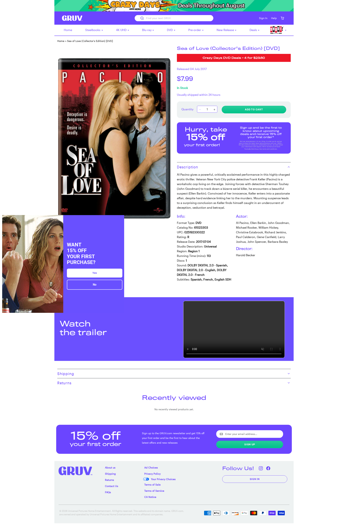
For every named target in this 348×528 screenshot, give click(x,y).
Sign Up (249, 444)
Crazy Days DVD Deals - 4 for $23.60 (234, 58)
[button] (282, 18)
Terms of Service (154, 490)
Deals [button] (254, 30)
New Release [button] (226, 30)
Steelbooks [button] (93, 30)
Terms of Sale (152, 484)
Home (68, 30)
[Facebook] (268, 468)
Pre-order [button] (195, 30)
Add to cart (254, 109)
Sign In (255, 479)
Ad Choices (151, 467)
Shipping (110, 473)
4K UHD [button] (121, 30)
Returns (109, 479)
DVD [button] (170, 30)
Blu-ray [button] (147, 30)
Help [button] (274, 18)
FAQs (108, 492)
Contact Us (111, 486)
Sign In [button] (263, 18)
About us (110, 467)
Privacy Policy (152, 473)
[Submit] (142, 18)
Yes (94, 272)
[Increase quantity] (214, 109)
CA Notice (150, 496)
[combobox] (174, 18)
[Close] (119, 219)
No (94, 284)
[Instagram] (261, 468)
